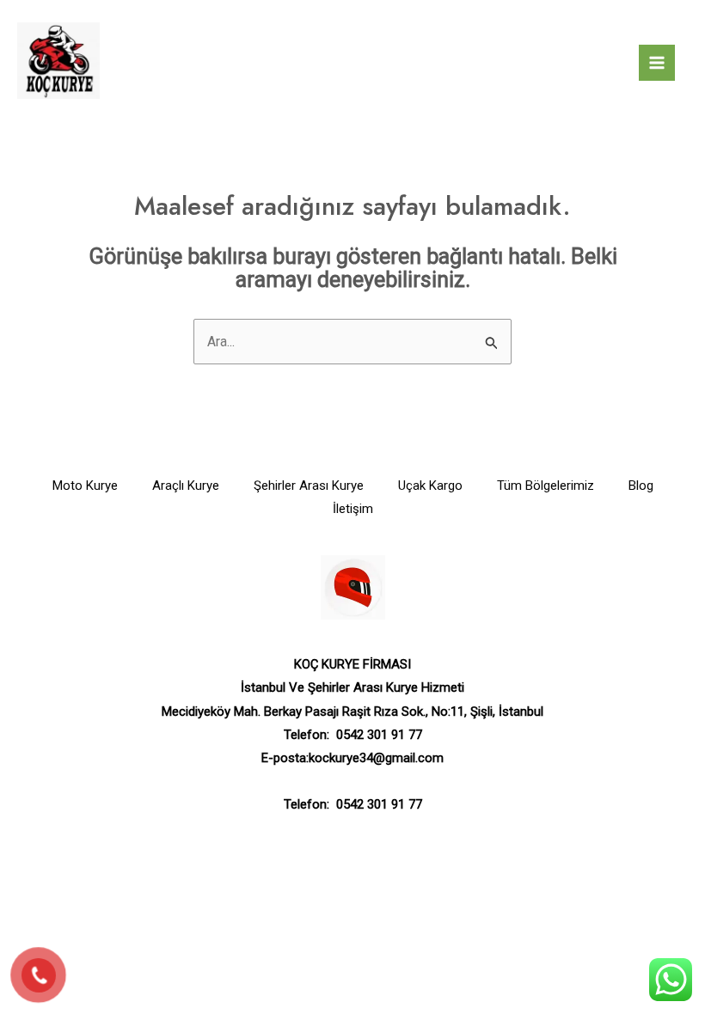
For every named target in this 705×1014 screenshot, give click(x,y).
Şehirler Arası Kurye (309, 485)
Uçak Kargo (430, 485)
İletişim (353, 508)
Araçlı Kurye (185, 485)
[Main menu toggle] (657, 63)
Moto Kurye (85, 485)
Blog (640, 485)
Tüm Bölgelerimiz (545, 485)
